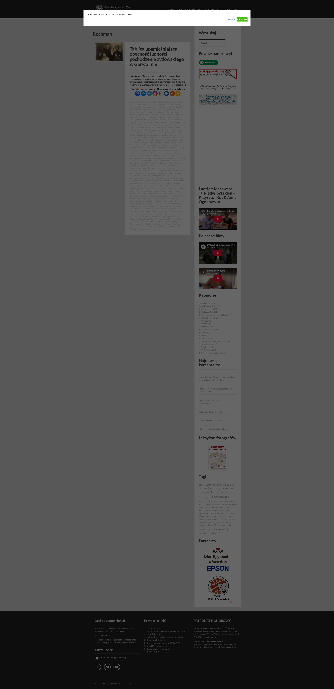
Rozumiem (242, 19)
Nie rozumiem (230, 20)
